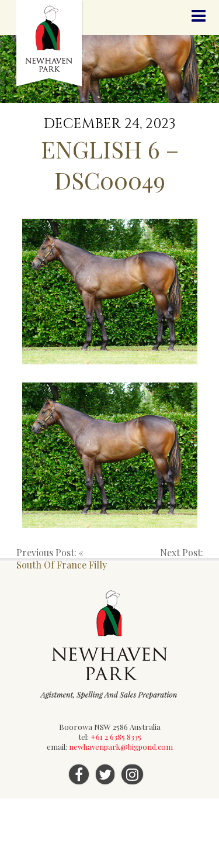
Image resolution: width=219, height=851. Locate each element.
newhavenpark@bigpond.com (121, 747)
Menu (198, 16)
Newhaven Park (50, 44)
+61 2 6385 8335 (116, 737)
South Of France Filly (61, 565)
